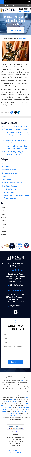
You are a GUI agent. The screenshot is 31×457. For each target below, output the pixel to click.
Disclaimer (12, 452)
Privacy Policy (19, 450)
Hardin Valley (25, 403)
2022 (3, 221)
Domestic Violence (9, 173)
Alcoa (26, 397)
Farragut (13, 401)
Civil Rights (6, 166)
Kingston (8, 407)
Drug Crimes (7, 176)
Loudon (26, 407)
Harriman (4, 405)
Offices (27, 5)
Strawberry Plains (15, 415)
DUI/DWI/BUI (7, 179)
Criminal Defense (9, 170)
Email (16, 5)
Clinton (12, 399)
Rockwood (9, 413)
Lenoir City (20, 407)
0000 (3, 235)
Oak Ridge (17, 411)
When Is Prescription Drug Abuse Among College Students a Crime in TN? (16, 134)
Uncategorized (22, 38)
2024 (3, 214)
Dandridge (7, 401)
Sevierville (16, 413)
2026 (3, 207)
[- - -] (2, 2)
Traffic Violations (9, 189)
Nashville (22, 380)
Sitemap (19, 452)
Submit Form (15, 362)
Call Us (6, 5)
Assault (5, 163)
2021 (3, 224)
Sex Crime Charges (9, 186)
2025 (3, 211)
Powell (23, 411)
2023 (3, 217)
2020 (3, 228)
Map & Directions (16, 285)
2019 (3, 231)
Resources (10, 450)
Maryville (5, 409)
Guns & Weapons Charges (12, 183)
